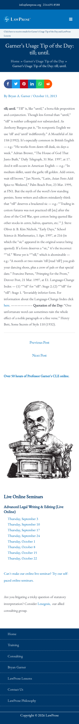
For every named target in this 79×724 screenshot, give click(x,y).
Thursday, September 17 (24, 530)
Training (13, 645)
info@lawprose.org (30, 5)
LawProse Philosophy (22, 700)
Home (12, 634)
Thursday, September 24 (24, 535)
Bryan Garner (17, 667)
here (6, 305)
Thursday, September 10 (24, 524)
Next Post (39, 355)
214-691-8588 (51, 5)
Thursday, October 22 (22, 558)
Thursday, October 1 (21, 541)
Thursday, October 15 (22, 552)
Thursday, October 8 (21, 547)
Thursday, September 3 (23, 519)
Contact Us (15, 689)
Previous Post (39, 342)
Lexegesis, (44, 603)
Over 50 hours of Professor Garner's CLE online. (36, 376)
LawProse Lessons (20, 678)
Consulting (15, 656)
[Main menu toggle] (70, 19)
